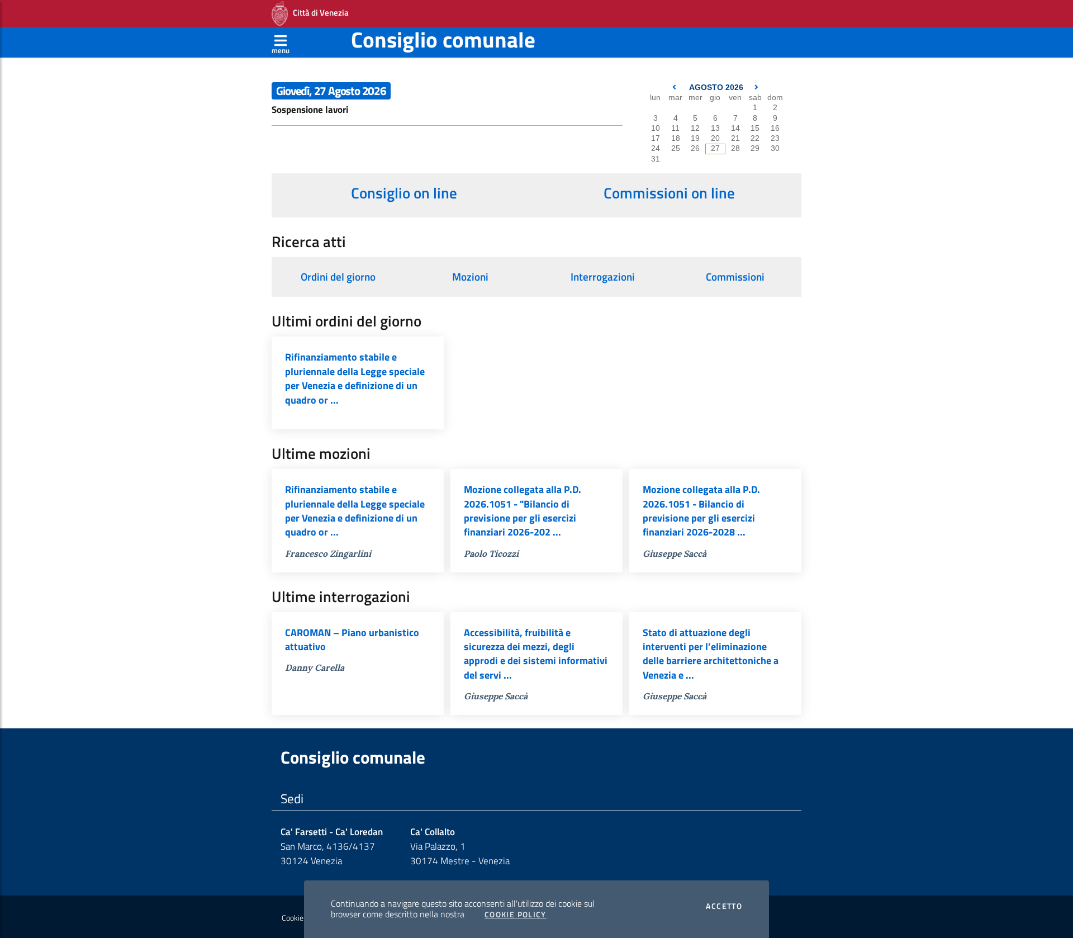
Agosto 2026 (716, 87)
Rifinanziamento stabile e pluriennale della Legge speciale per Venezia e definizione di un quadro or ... (355, 378)
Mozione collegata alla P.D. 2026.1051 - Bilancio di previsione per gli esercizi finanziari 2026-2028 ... (701, 510)
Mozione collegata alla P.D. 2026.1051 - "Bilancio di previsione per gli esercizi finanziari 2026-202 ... (522, 510)
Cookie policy (303, 917)
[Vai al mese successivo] (756, 87)
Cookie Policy (516, 914)
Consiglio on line (404, 193)
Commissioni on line (669, 193)
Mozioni (470, 276)
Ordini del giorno (338, 276)
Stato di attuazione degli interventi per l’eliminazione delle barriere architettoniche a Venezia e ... (710, 654)
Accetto (724, 906)
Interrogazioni (603, 276)
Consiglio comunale (443, 39)
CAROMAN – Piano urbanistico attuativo (352, 639)
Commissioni (735, 276)
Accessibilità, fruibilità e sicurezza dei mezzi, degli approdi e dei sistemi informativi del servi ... (535, 654)
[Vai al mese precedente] (675, 87)
